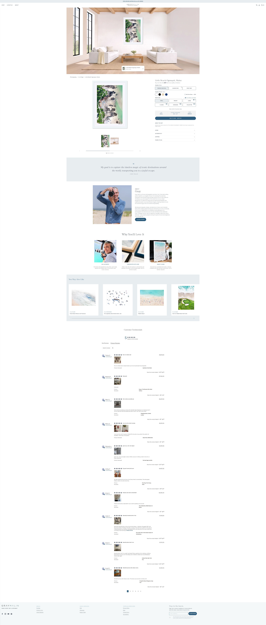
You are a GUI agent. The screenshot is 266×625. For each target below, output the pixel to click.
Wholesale (82, 610)
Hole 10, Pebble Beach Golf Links (179, 313)
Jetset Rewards (39, 612)
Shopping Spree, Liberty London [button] (146, 414)
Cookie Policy (126, 612)
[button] (256, 5)
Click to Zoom (110, 153)
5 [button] (138, 591)
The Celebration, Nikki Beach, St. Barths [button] (146, 506)
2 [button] (130, 591)
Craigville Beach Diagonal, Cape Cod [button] (146, 581)
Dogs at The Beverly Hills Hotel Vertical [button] (145, 390)
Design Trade (83, 612)
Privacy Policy (126, 608)
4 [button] (135, 591)
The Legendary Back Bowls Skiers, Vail (112, 313)
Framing (38, 608)
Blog (124, 610)
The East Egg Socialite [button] (147, 460)
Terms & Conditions (129, 606)
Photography (73, 77)
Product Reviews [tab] (115, 343)
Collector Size (39, 610)
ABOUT (17, 5)
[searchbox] (106, 348)
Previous (79, 151)
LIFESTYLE (10, 5)
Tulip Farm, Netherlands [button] (148, 437)
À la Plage (80, 77)
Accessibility (126, 614)
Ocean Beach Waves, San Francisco (78, 313)
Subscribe (192, 613)
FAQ (81, 608)
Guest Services (84, 606)
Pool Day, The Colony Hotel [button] (146, 483)
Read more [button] (130, 530)
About (38, 606)
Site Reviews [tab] (105, 343)
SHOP (3, 5)
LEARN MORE (140, 219)
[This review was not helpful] (162, 372)
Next (140, 151)
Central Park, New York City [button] (147, 559)
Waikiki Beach (141, 313)
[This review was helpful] (159, 372)
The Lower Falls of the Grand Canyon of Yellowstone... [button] (144, 533)
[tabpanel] (133, 474)
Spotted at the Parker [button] (147, 367)
